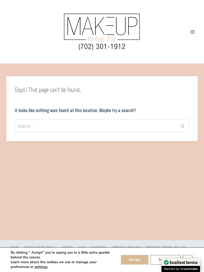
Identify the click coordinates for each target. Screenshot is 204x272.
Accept (135, 259)
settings (41, 267)
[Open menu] (192, 32)
